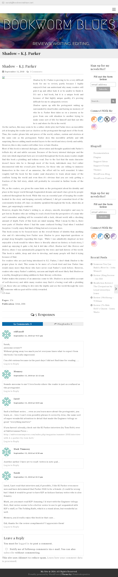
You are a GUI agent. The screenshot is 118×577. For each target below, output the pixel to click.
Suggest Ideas (101, 161)
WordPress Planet (103, 178)
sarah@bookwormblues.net (19, 2)
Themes (97, 169)
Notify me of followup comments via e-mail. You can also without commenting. (40, 551)
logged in (24, 543)
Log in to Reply (11, 363)
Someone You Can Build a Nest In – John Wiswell (104, 267)
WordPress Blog (102, 174)
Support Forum (101, 165)
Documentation (101, 153)
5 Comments (36, 71)
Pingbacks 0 (64, 324)
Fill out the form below (103, 78)
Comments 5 (24, 324)
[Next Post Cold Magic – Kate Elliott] (116, 289)
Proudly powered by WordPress (44, 574)
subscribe (9, 552)
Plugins (97, 157)
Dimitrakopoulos (81, 574)
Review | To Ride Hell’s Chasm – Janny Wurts (104, 308)
